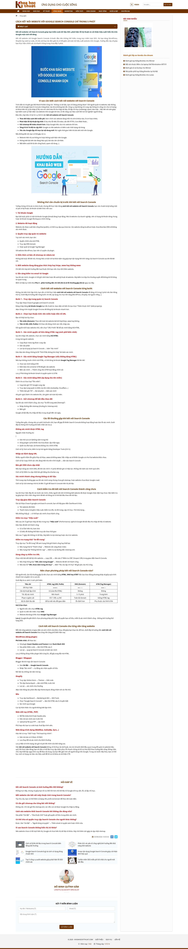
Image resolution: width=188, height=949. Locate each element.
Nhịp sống (103, 11)
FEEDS (136, 5)
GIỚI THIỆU (99, 939)
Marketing (69, 11)
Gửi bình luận (66, 927)
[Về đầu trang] (185, 380)
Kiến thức (79, 11)
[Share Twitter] (116, 836)
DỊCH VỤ (109, 939)
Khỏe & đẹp (114, 11)
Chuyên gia (125, 11)
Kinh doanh (91, 11)
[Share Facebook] (111, 836)
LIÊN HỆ (117, 939)
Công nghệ (57, 11)
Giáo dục (36, 11)
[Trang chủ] (18, 11)
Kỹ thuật (46, 11)
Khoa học (26, 11)
